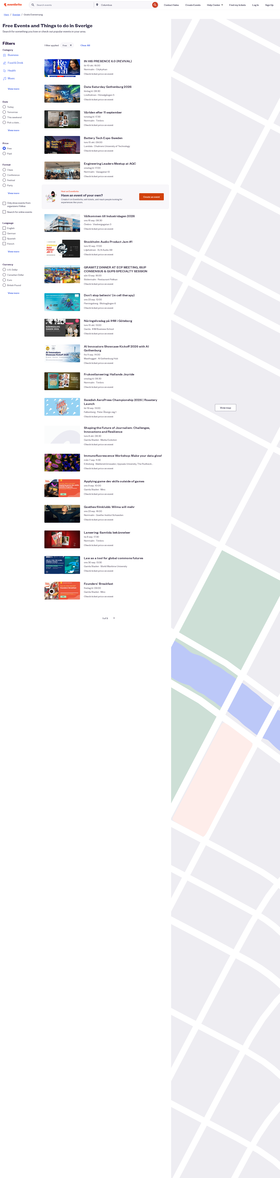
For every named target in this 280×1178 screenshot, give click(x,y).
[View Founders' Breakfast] (62, 591)
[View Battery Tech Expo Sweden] (62, 145)
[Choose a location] (97, 5)
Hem (6, 14)
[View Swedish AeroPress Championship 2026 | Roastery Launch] (62, 407)
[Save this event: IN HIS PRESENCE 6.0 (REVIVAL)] (162, 74)
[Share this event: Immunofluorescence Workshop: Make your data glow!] (156, 468)
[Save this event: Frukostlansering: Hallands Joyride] (162, 387)
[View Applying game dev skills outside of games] (62, 488)
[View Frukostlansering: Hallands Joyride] (62, 381)
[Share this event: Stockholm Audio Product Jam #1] (156, 254)
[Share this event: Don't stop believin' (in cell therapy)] (156, 308)
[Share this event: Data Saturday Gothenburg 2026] (156, 99)
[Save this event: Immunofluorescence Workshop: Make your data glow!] (162, 468)
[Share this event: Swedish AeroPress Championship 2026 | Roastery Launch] (156, 415)
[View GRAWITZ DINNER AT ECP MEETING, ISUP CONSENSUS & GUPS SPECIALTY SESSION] (62, 274)
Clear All (85, 45)
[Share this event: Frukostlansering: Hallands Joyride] (156, 387)
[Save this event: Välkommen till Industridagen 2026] (162, 228)
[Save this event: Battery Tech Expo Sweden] (162, 150)
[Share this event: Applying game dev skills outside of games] (156, 494)
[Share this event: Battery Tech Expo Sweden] (156, 150)
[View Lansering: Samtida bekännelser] (62, 539)
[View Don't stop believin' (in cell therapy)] (62, 302)
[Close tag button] (71, 45)
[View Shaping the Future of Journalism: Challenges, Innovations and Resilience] (62, 435)
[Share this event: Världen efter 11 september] (156, 125)
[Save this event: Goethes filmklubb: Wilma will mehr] (162, 519)
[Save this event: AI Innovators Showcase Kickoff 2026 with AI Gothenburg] (162, 361)
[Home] (13, 4)
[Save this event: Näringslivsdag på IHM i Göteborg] (162, 333)
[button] (214, 4)
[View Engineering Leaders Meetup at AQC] (62, 170)
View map (225, 407)
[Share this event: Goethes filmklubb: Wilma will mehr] (156, 519)
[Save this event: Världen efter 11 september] (162, 125)
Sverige (16, 14)
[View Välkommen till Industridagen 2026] (62, 223)
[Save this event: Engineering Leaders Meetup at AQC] (162, 176)
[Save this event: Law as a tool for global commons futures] (162, 570)
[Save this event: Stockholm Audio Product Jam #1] (162, 254)
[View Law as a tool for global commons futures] (62, 565)
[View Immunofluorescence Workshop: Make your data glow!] (62, 462)
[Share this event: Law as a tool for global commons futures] (156, 570)
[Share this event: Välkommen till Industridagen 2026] (156, 228)
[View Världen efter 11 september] (62, 119)
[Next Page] (114, 618)
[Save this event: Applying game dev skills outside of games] (162, 494)
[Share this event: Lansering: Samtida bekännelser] (156, 545)
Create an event (151, 196)
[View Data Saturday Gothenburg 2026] (62, 94)
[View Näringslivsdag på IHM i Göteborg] (62, 328)
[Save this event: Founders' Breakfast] (162, 596)
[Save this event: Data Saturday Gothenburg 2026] (162, 99)
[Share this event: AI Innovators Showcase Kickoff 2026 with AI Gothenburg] (156, 361)
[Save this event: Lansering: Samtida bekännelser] (162, 545)
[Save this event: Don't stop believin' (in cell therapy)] (162, 308)
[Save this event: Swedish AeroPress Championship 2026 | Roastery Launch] (162, 415)
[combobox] (125, 5)
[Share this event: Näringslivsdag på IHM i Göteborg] (156, 333)
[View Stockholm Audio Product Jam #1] (62, 249)
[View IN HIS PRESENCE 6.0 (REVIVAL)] (62, 68)
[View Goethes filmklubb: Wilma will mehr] (62, 514)
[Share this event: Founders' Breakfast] (156, 596)
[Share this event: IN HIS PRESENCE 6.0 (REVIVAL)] (156, 74)
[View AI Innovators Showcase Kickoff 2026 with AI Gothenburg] (62, 353)
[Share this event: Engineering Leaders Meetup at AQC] (156, 176)
